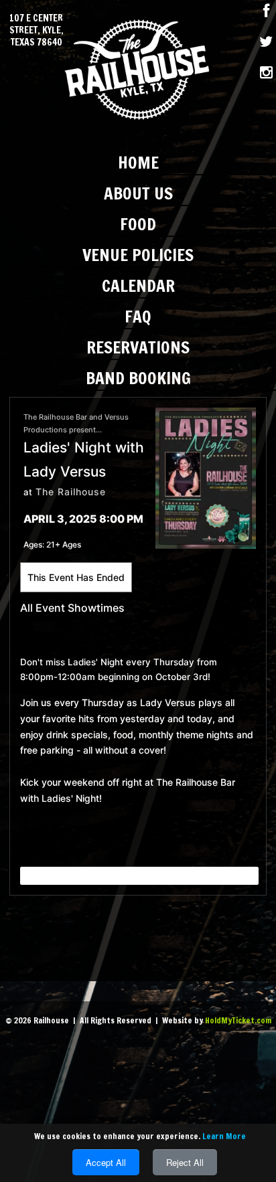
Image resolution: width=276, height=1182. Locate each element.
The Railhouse (71, 491)
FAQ (138, 316)
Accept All (106, 1162)
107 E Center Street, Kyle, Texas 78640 (36, 30)
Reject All (185, 1162)
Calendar (138, 285)
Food (138, 224)
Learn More (224, 1136)
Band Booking (138, 378)
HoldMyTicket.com (238, 1020)
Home (138, 162)
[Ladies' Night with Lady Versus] (205, 477)
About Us (138, 193)
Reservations (138, 347)
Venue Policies (138, 254)
